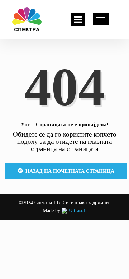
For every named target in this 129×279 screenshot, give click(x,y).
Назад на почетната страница (69, 171)
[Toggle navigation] (77, 19)
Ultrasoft (77, 210)
